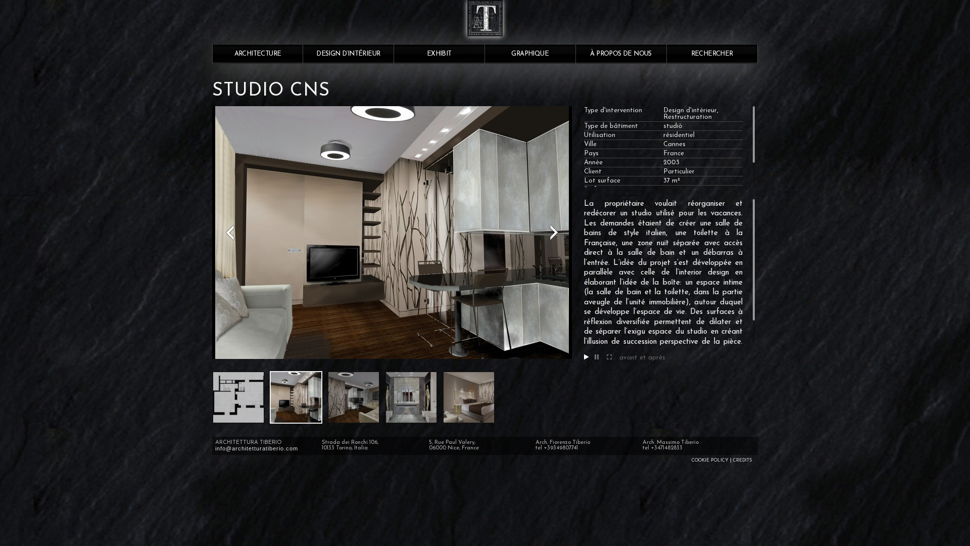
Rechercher (712, 54)
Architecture (257, 54)
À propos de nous (620, 54)
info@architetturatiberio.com (256, 448)
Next (554, 232)
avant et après (642, 357)
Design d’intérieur (348, 54)
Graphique (530, 54)
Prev (230, 232)
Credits (742, 460)
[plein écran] (609, 358)
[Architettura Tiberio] (485, 40)
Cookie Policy (710, 460)
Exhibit (439, 54)
